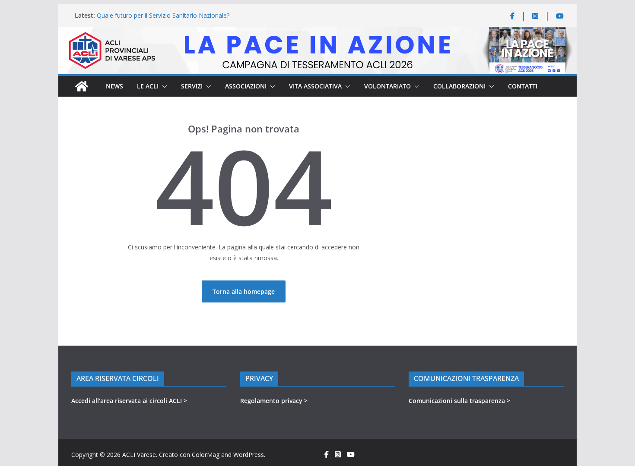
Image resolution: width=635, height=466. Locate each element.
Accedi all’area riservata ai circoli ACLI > (129, 401)
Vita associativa (315, 86)
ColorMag (205, 454)
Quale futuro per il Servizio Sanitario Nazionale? (163, 15)
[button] (163, 86)
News (114, 86)
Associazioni (246, 86)
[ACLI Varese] (317, 32)
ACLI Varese (139, 454)
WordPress (248, 454)
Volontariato (387, 86)
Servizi (192, 86)
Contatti (522, 86)
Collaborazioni (459, 86)
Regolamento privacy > (274, 401)
